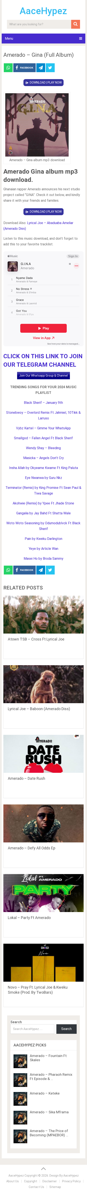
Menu (9, 38)
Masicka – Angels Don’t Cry (43, 458)
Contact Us (36, 1187)
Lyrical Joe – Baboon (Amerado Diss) (39, 709)
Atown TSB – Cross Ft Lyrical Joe (36, 639)
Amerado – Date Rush (26, 778)
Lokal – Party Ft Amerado (29, 917)
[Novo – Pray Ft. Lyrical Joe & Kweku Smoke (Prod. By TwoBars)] (43, 963)
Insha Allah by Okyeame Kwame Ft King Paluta (43, 468)
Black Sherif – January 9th (43, 403)
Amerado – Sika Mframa (49, 1112)
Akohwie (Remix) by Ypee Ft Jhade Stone (43, 503)
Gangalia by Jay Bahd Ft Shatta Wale (43, 513)
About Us (12, 1181)
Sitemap (55, 1187)
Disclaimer (49, 1181)
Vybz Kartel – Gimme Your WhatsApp (43, 428)
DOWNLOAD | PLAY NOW (46, 82)
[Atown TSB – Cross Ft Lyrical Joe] (43, 615)
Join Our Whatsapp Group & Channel (43, 375)
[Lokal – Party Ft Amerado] (43, 893)
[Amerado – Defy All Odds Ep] (43, 823)
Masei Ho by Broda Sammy (43, 559)
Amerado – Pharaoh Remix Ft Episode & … (51, 1076)
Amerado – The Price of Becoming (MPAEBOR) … (49, 1133)
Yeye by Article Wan (43, 549)
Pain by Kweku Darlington (43, 539)
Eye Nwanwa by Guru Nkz (43, 478)
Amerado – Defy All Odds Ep (31, 848)
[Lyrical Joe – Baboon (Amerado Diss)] (43, 684)
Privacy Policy (71, 1181)
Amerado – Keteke (45, 1093)
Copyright (30, 1181)
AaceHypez (43, 10)
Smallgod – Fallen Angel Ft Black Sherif (43, 438)
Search (16, 1022)
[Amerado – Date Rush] (43, 754)
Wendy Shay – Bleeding (43, 448)
